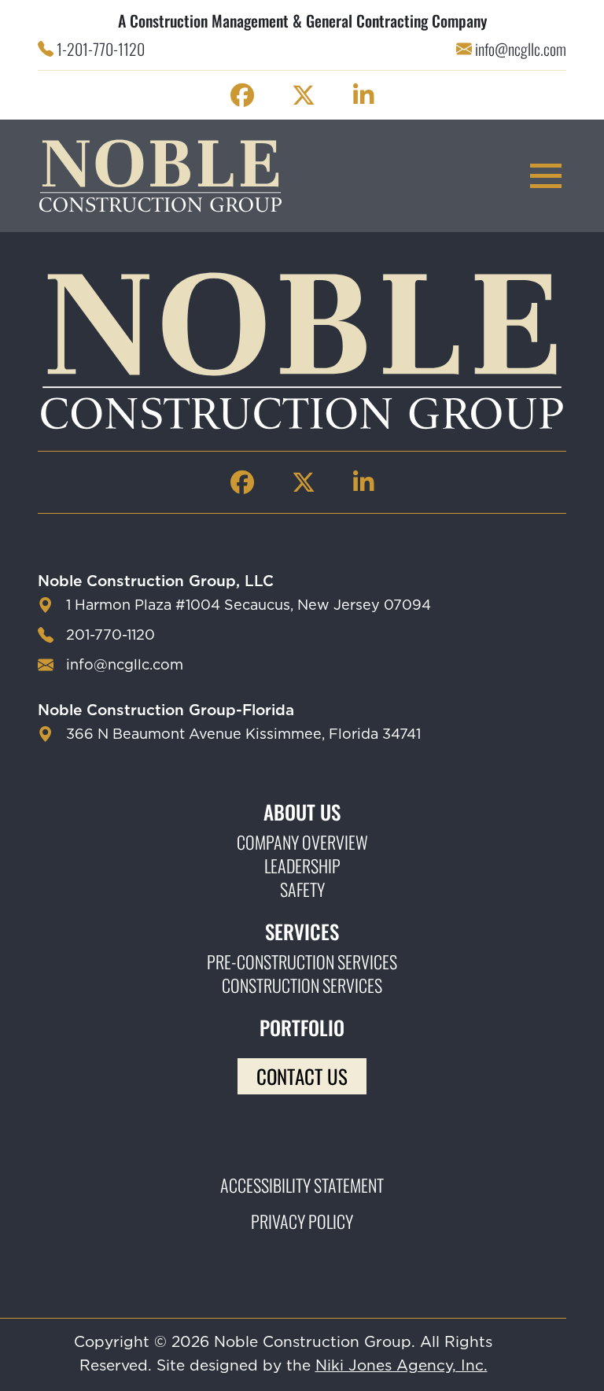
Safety (302, 889)
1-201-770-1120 (101, 49)
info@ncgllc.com (520, 49)
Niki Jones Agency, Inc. (401, 1366)
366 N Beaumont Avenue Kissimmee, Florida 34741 (243, 735)
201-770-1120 (110, 636)
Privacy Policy (302, 1221)
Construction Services (302, 985)
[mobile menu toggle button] (545, 176)
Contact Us (302, 1075)
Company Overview (302, 842)
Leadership (302, 865)
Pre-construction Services (302, 961)
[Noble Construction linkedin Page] (363, 95)
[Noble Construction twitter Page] (303, 95)
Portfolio (302, 1027)
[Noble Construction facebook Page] (242, 95)
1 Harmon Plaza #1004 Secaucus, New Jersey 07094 (248, 606)
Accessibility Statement (302, 1185)
